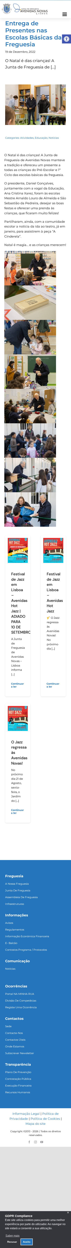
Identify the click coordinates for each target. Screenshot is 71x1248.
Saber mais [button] (12, 1235)
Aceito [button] (27, 1241)
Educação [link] (41, 137)
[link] (66, 38)
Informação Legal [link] (26, 1114)
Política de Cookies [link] (45, 1119)
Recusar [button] (12, 1241)
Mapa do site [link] (35, 1124)
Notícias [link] (54, 137)
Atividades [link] (27, 137)
